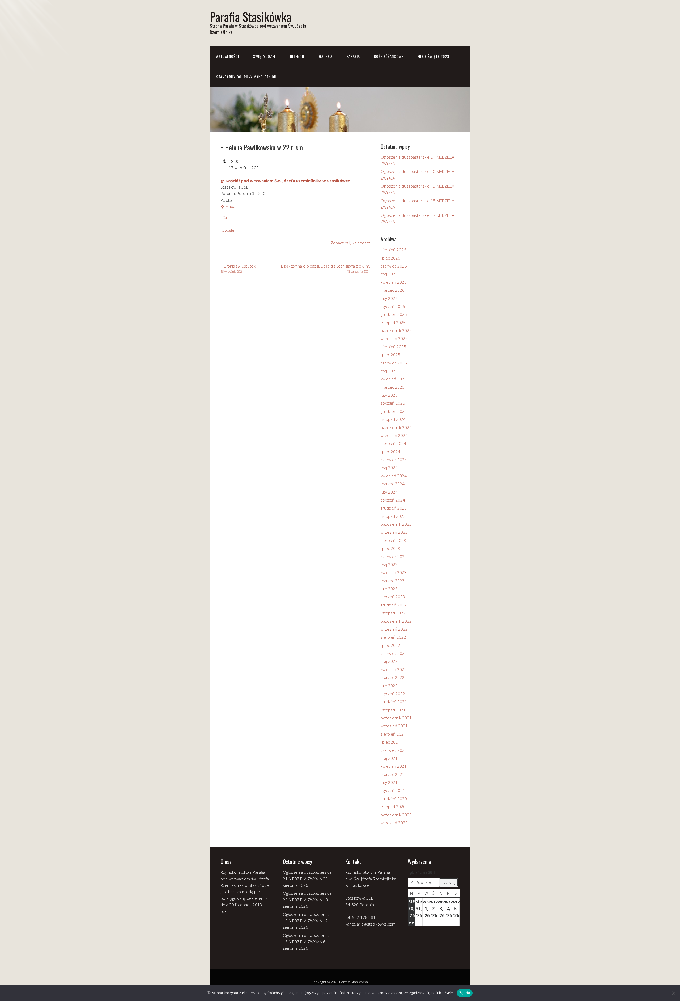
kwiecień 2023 (394, 572)
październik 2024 (396, 427)
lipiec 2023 (390, 548)
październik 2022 (396, 621)
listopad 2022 (393, 613)
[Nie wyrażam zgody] (673, 993)
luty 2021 (389, 782)
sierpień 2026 (393, 249)
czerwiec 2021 (394, 750)
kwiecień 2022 (394, 669)
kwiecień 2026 (394, 282)
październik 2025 (396, 330)
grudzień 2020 (394, 798)
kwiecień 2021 (394, 766)
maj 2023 (389, 564)
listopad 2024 (393, 419)
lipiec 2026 (390, 258)
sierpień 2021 (393, 734)
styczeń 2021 (393, 790)
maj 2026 (389, 274)
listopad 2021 (393, 709)
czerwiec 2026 (394, 266)
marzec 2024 (393, 483)
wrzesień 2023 (394, 532)
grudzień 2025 (394, 314)
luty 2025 (389, 395)
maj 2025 (389, 371)
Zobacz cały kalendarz (350, 242)
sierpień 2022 (393, 637)
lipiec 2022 (390, 645)
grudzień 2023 (394, 508)
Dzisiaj (449, 882)
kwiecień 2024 (394, 475)
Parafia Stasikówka (250, 17)
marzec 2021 (393, 774)
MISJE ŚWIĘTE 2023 (433, 56)
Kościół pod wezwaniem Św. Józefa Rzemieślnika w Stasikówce (288, 180)
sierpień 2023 (393, 540)
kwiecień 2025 (394, 378)
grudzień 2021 (394, 701)
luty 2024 (389, 492)
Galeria (326, 56)
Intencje (297, 56)
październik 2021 (396, 717)
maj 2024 (389, 467)
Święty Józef (264, 56)
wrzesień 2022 (394, 629)
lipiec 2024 (390, 451)
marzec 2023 (393, 580)
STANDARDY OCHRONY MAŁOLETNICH (246, 76)
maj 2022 (389, 661)
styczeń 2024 (393, 500)
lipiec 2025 (390, 354)
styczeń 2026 (393, 306)
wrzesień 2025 (394, 338)
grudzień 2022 (394, 605)
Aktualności (227, 56)
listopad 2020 (393, 806)
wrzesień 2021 (394, 725)
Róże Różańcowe (388, 56)
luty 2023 (389, 588)
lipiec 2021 (390, 742)
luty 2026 (389, 298)
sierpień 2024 (393, 443)
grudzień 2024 (394, 411)
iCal (225, 217)
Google (228, 230)
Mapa (227, 207)
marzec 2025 (393, 387)
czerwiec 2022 (394, 653)
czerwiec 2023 (394, 556)
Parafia (353, 56)
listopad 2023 (393, 516)
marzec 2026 (393, 290)
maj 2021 (389, 758)
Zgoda (464, 993)
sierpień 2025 (393, 346)
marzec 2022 (393, 677)
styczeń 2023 (393, 596)
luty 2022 (389, 685)
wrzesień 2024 (394, 435)
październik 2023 (396, 524)
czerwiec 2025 (394, 363)
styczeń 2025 (393, 403)
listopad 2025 (393, 322)
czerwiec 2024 (394, 459)
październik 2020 (396, 814)
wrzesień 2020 (394, 822)
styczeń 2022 (393, 693)
